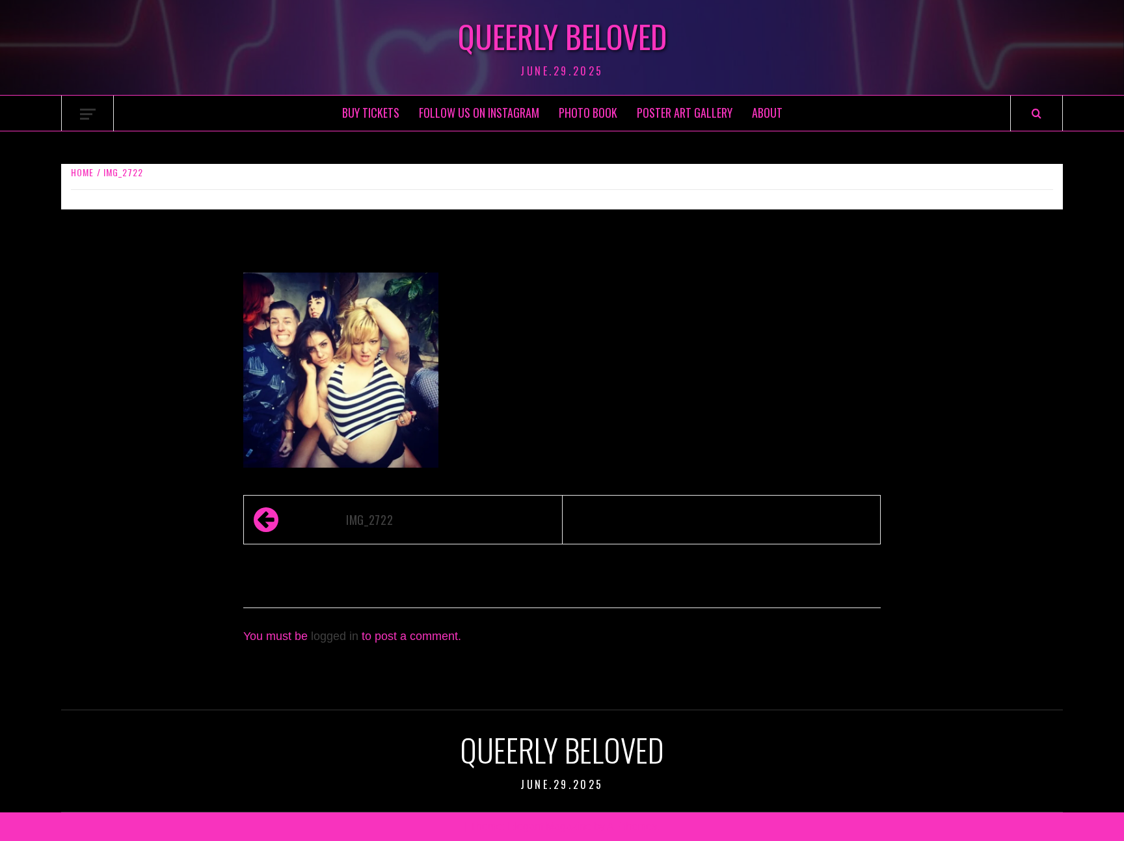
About (767, 112)
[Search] (1036, 113)
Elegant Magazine (549, 826)
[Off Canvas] (88, 114)
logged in (334, 636)
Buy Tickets (370, 112)
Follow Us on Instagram (479, 112)
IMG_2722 (369, 519)
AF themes (632, 826)
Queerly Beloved (562, 36)
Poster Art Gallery (684, 112)
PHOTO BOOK (588, 112)
